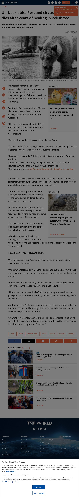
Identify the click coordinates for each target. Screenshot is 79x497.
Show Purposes (39, 493)
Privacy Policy (10, 471)
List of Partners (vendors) (10, 482)
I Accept (38, 487)
